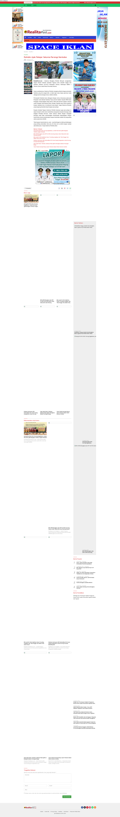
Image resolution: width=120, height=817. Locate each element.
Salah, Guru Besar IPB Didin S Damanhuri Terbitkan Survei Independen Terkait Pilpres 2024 (86, 573)
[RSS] (95, 807)
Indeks (34, 5)
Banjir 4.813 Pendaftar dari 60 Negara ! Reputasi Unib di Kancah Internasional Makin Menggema (84, 717)
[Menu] (25, 5)
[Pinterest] (87, 807)
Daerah (57, 37)
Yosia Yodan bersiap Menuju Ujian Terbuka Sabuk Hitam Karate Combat (50, 146)
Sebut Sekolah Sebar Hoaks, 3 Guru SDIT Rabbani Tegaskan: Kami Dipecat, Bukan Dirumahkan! (82, 707)
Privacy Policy (54, 811)
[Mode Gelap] (95, 5)
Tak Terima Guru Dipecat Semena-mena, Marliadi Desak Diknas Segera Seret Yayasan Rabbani (83, 712)
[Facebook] (82, 807)
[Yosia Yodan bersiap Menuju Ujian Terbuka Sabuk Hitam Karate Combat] (64, 358)
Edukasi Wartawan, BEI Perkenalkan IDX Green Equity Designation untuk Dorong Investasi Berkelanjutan (52, 141)
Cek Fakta (71, 37)
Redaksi (60, 811)
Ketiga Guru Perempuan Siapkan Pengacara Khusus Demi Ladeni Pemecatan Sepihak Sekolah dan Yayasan (84, 702)
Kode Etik (47, 811)
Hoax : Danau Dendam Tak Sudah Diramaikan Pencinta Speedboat (84, 563)
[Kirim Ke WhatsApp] (70, 188)
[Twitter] (85, 807)
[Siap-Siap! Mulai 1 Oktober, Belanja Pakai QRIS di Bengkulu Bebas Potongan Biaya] (47, 358)
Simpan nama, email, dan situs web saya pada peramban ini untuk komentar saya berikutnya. (46, 793)
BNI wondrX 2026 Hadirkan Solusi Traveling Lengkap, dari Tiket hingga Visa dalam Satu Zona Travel (51, 138)
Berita (51, 37)
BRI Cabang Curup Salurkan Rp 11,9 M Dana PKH (85, 568)
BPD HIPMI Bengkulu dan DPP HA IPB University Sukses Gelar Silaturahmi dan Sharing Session (74, 2)
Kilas (35, 37)
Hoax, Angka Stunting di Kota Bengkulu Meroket (86, 587)
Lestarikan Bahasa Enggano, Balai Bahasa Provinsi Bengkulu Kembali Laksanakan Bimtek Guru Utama (84, 727)
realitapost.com (30, 59)
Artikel (39, 37)
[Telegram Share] (67, 188)
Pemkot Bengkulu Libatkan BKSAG (84, 582)
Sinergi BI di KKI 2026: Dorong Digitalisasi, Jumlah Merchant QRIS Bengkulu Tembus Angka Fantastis (51, 131)
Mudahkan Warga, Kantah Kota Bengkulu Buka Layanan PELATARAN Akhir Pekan (84, 333)
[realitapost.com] (38, 31)
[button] (92, 5)
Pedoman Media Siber (75, 811)
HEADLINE (27, 40)
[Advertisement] (60, 18)
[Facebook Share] (59, 188)
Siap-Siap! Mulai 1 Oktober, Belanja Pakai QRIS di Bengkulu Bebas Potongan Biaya (51, 144)
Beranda (29, 5)
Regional (64, 37)
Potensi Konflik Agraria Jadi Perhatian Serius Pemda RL (85, 578)
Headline (30, 37)
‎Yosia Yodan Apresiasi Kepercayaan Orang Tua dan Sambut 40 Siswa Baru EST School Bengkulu (84, 722)
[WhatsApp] (92, 807)
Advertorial (45, 37)
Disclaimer (66, 811)
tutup (22, 7)
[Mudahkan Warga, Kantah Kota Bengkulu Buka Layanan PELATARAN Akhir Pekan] (84, 277)
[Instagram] (90, 807)
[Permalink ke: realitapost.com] (25, 60)
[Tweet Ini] (62, 188)
